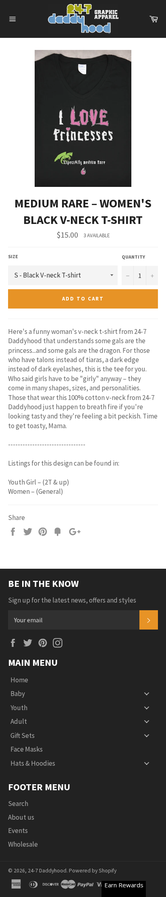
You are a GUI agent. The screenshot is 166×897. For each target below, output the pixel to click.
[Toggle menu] (146, 694)
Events (18, 830)
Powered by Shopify (92, 870)
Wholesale (23, 844)
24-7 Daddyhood (47, 870)
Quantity (133, 257)
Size (13, 256)
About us (21, 817)
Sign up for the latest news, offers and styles (72, 600)
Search (18, 803)
